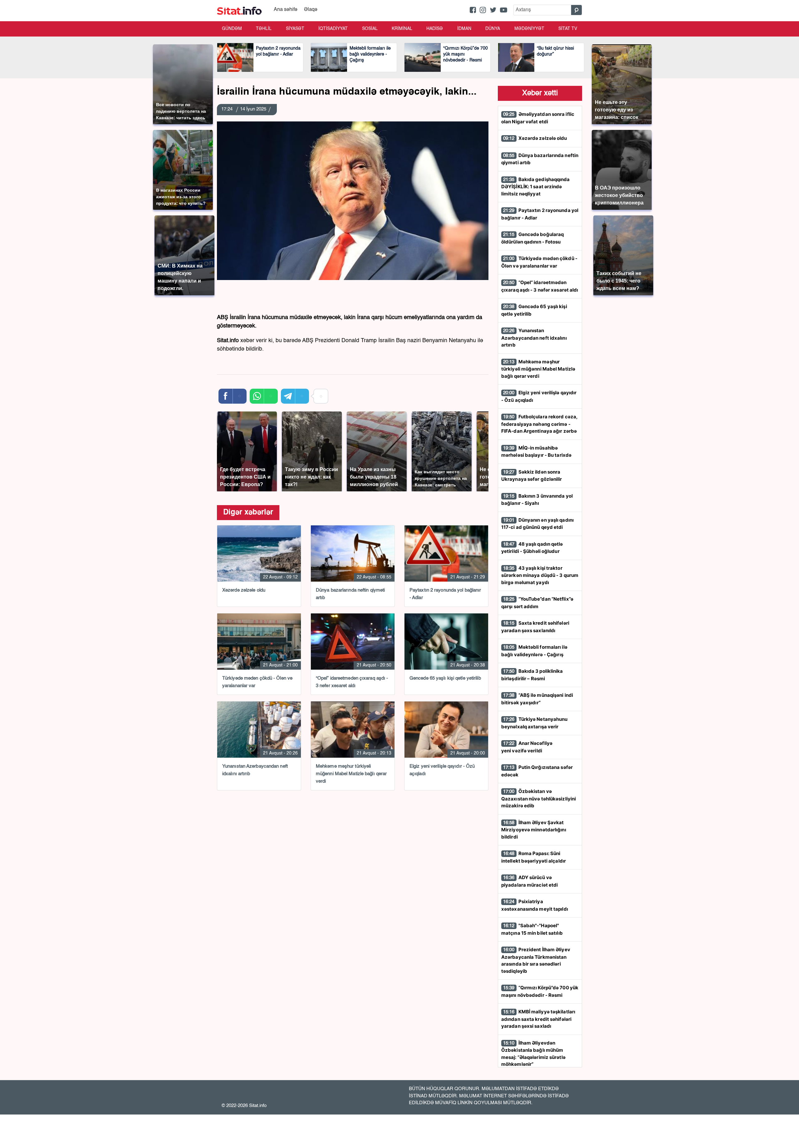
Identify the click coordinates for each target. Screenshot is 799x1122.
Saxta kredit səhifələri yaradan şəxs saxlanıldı (535, 626)
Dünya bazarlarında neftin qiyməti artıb (539, 159)
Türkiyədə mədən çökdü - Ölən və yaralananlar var (539, 262)
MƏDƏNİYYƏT (529, 29)
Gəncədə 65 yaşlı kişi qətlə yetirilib (534, 310)
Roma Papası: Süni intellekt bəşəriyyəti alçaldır (533, 857)
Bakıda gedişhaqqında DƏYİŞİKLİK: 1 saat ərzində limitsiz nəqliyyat (535, 186)
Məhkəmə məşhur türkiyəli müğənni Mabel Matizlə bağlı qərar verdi (538, 369)
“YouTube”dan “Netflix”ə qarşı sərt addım (537, 602)
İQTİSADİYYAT (333, 29)
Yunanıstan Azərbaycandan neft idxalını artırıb (534, 337)
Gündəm (232, 29)
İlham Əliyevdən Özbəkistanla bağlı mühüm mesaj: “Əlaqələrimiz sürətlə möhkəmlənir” (533, 1053)
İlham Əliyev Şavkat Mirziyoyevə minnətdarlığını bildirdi (533, 829)
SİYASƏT (295, 29)
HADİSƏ (434, 29)
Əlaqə (310, 9)
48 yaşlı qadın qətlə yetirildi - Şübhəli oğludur (532, 547)
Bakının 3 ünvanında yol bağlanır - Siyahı (537, 499)
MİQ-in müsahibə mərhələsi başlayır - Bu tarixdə (536, 451)
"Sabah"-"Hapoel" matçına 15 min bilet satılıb (532, 929)
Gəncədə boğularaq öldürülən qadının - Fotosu (532, 238)
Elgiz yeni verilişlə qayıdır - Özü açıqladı (538, 396)
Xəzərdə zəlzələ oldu (535, 138)
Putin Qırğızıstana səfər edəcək (537, 771)
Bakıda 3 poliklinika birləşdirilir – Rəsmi (532, 675)
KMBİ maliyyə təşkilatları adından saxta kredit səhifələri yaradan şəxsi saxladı (538, 1019)
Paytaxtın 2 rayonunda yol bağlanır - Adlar (539, 214)
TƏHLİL (264, 29)
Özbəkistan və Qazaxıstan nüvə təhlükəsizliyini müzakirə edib (538, 798)
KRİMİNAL (402, 29)
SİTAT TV (567, 29)
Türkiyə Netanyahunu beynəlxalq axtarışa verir (534, 723)
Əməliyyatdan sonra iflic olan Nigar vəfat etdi (537, 118)
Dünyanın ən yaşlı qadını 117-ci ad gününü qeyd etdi (537, 523)
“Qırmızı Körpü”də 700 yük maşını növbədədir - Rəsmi (539, 991)
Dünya (492, 29)
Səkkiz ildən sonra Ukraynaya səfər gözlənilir (531, 475)
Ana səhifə (285, 9)
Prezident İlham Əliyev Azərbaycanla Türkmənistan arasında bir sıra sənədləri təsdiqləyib (535, 960)
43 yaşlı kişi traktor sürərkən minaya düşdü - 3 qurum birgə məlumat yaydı (539, 575)
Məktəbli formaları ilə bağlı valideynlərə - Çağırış (534, 650)
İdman (464, 29)
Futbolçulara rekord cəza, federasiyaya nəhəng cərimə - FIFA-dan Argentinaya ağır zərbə (539, 424)
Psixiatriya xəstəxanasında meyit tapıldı (534, 905)
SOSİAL (370, 29)
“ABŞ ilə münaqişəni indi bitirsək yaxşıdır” (537, 699)
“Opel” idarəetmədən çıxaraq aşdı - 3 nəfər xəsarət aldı (539, 286)
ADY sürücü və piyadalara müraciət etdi (529, 881)
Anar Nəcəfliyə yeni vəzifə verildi (526, 747)
